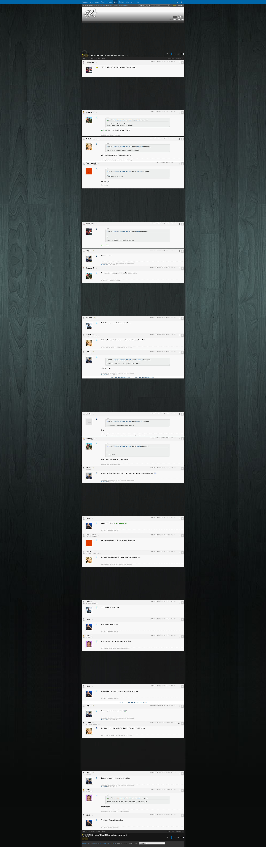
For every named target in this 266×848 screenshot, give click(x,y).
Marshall (103, 130)
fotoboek (121, 2)
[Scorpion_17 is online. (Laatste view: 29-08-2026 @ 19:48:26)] (84, 112)
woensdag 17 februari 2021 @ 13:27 (159, 705)
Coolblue (98, 58)
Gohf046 (88, 414)
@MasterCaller (105, 245)
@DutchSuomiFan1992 (120, 523)
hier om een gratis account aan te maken (117, 5)
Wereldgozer (90, 62)
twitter (109, 175)
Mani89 (88, 138)
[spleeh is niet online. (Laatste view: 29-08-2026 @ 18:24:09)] (84, 519)
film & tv (103, 2)
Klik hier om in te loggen (99, 5)
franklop (88, 250)
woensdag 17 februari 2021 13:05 (122, 146)
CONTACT (114, 843)
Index (83, 53)
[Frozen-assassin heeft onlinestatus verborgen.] (84, 164)
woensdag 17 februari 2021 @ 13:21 (159, 551)
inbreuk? (180, 5)
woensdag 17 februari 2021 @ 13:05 (159, 61)
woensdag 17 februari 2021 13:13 (122, 421)
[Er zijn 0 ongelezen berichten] (178, 2)
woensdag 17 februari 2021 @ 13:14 (159, 413)
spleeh (138, 120)
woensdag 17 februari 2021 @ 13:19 (159, 534)
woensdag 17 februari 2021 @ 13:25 (159, 635)
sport (91, 2)
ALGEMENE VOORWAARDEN (101, 843)
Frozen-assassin (91, 163)
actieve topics (171, 58)
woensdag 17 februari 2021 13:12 (122, 359)
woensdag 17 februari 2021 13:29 (122, 798)
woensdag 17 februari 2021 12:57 (122, 171)
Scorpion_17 (90, 112)
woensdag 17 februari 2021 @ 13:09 (159, 223)
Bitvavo (103, 58)
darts (87, 53)
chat (127, 2)
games (97, 2)
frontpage (85, 2)
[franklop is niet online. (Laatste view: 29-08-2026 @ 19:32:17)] (84, 251)
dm (138, 2)
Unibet (92, 58)
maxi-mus (139, 171)
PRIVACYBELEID (87, 843)
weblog (110, 2)
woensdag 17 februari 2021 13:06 (122, 231)
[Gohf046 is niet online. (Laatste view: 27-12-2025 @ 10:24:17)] (84, 414)
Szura (88, 636)
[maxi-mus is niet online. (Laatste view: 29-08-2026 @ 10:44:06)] (84, 318)
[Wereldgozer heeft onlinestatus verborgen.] (84, 62)
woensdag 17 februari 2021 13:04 (122, 120)
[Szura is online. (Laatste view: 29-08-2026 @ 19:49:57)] (84, 636)
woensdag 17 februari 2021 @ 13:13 (159, 317)
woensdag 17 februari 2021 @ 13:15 (159, 517)
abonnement (86, 58)
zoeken (133, 2)
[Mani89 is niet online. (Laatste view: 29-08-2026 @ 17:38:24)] (84, 139)
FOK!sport (104, 264)
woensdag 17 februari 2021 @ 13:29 (159, 722)
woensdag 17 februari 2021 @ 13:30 (159, 772)
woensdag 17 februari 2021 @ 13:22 (159, 601)
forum (115, 2)
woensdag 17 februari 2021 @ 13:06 (159, 111)
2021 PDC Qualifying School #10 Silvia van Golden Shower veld (105, 55)
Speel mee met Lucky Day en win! (121, 377)
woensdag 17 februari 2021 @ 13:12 (159, 267)
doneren (174, 5)
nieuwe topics (179, 58)
